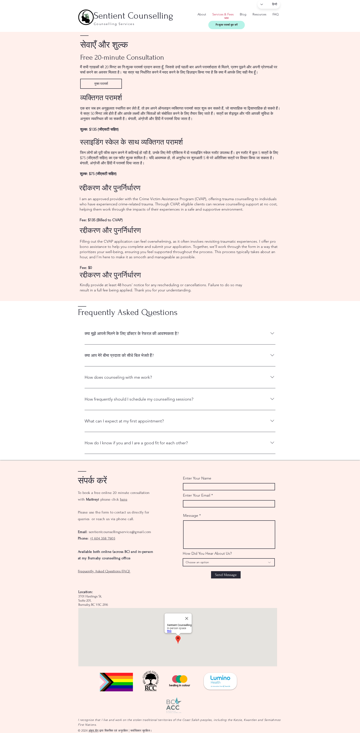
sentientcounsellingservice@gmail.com (120, 532)
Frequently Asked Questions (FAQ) (104, 571)
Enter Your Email (196, 495)
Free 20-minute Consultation (122, 57)
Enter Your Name (197, 478)
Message (190, 515)
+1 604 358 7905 (102, 538)
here (123, 499)
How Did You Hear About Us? (207, 553)
